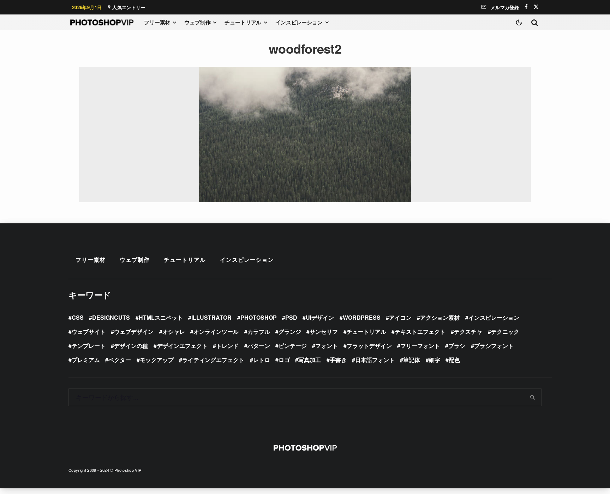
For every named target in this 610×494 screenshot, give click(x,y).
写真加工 (309, 360)
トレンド (227, 346)
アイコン (400, 317)
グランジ (290, 331)
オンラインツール (216, 331)
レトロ (261, 360)
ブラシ (456, 346)
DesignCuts (111, 317)
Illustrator (211, 317)
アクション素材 (440, 317)
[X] (536, 7)
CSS (78, 317)
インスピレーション (299, 22)
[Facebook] (526, 7)
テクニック (505, 331)
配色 (454, 360)
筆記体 (411, 360)
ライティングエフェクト (213, 360)
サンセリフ (324, 331)
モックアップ (157, 360)
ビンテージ (293, 346)
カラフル (258, 331)
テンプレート (89, 346)
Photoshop (258, 317)
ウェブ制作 (197, 22)
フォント (326, 346)
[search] (533, 397)
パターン (258, 346)
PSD (291, 317)
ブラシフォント (494, 346)
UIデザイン (320, 317)
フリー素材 (157, 22)
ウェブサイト (89, 331)
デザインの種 (131, 346)
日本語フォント (375, 360)
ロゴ (284, 360)
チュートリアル (243, 22)
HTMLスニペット (161, 317)
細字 (434, 360)
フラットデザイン (369, 346)
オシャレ (173, 331)
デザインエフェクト (182, 346)
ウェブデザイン (134, 331)
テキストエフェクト (420, 331)
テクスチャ (468, 331)
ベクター (119, 360)
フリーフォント (420, 346)
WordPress (362, 317)
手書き (338, 360)
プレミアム (86, 360)
